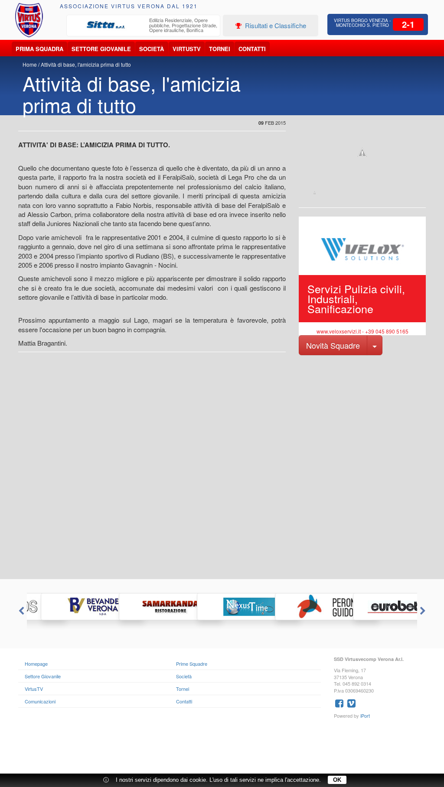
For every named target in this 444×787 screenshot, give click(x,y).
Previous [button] (20, 611)
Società (151, 49)
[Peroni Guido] (300, 606)
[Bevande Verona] (66, 606)
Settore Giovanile (101, 49)
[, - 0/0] (314, 192)
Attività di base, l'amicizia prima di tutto (86, 64)
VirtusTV (187, 49)
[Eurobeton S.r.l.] (378, 606)
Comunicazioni (40, 701)
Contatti (252, 49)
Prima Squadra (39, 49)
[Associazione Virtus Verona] (29, 20)
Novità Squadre (333, 345)
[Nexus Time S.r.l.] (222, 606)
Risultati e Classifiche (274, 25)
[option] (143, 26)
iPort (365, 715)
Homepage (36, 663)
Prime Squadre (191, 663)
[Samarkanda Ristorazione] (144, 606)
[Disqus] (222, 469)
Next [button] (423, 611)
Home (30, 64)
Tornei (219, 49)
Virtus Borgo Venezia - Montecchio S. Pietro (362, 22)
